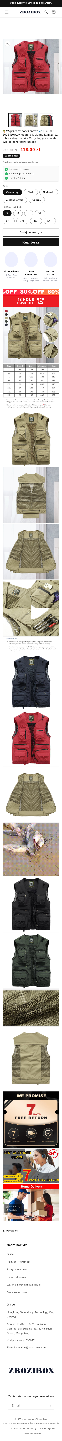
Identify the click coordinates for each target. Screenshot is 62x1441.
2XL (8, 221)
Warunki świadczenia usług (23, 1429)
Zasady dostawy (16, 1277)
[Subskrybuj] (50, 1406)
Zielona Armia (14, 199)
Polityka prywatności (23, 1423)
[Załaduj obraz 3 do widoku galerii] (46, 120)
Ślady (30, 192)
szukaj (10, 1254)
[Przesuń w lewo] (4, 121)
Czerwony (12, 192)
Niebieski (48, 192)
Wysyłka (6, 162)
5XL (49, 221)
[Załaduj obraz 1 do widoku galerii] (15, 120)
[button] (7, 12)
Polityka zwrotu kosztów (47, 1423)
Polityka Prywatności (19, 1261)
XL (40, 213)
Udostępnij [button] (12, 1230)
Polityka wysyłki (47, 1429)
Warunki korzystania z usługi (24, 1284)
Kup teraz (31, 242)
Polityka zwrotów (17, 1269)
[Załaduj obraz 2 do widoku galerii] (31, 120)
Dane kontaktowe (17, 1292)
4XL (36, 221)
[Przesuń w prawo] (58, 121)
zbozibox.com (28, 1419)
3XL (22, 221)
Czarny (36, 199)
